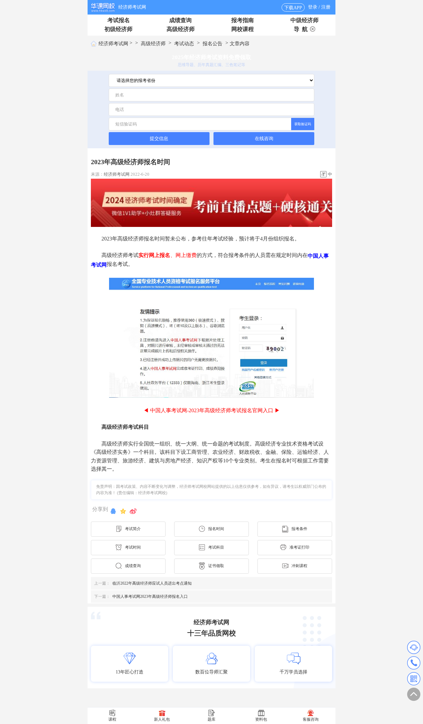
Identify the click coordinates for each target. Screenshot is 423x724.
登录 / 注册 (319, 7)
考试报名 (118, 20)
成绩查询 (180, 20)
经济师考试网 (132, 7)
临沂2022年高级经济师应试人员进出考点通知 (143, 583)
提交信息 (159, 138)
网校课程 (242, 29)
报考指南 (242, 20)
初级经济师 (118, 29)
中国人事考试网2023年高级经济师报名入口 (141, 596)
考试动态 (184, 43)
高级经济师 (181, 29)
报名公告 (212, 43)
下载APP (293, 7)
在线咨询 (264, 138)
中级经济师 (304, 20)
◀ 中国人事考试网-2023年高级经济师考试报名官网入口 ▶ (211, 410)
